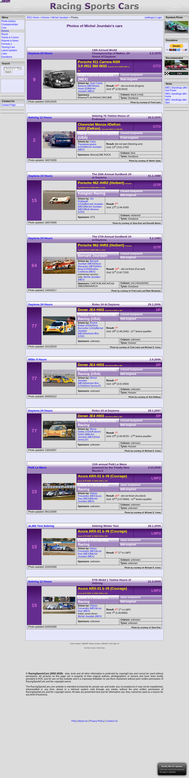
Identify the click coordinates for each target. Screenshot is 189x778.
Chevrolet (86, 124)
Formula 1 (6, 44)
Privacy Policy (96, 721)
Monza (100, 124)
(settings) (149, 17)
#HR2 (104, 183)
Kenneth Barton (154, 223)
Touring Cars (8, 47)
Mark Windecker (153, 291)
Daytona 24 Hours (40, 53)
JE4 (92, 310)
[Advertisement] (12, 85)
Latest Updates (9, 50)
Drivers (45, 17)
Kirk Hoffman (155, 397)
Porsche (85, 62)
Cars (3, 27)
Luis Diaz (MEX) (89, 497)
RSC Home (33, 17)
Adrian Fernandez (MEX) (87, 494)
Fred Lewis (156, 102)
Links (4, 53)
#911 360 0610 (95, 66)
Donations (6, 57)
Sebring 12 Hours (40, 117)
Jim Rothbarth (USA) (86, 201)
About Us (83, 721)
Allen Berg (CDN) (90, 267)
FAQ (73, 721)
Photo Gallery (8, 21)
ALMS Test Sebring (41, 525)
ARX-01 (95, 476)
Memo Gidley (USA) (87, 430)
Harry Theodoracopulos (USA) (87, 144)
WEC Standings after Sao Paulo (176, 89)
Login (159, 17)
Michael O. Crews (153, 347)
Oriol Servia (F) (93, 386)
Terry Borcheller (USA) (88, 326)
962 (95, 183)
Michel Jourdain (60, 17)
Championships (9, 24)
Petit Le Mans (37, 467)
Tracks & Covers (10, 37)
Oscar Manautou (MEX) (89, 265)
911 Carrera (102, 62)
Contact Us (112, 721)
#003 (100, 310)
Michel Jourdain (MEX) (87, 89)
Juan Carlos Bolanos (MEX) (90, 84)
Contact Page (8, 105)
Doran (83, 310)
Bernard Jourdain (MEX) (88, 262)
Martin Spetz (155, 161)
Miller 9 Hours (37, 359)
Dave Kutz (137, 223)
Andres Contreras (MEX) (88, 270)
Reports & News (9, 40)
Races (4, 34)
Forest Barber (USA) (87, 324)
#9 (107, 476)
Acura (83, 476)
